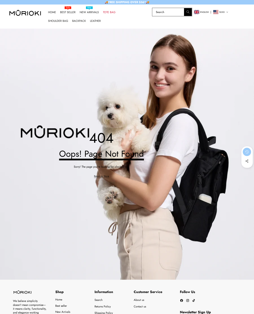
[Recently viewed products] (247, 152)
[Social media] (247, 161)
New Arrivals (62, 312)
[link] (235, 12)
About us (139, 300)
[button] (245, 12)
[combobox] (172, 12)
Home (58, 300)
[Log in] (146, 12)
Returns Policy (103, 306)
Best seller (61, 306)
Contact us (140, 306)
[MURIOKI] (25, 14)
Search (98, 300)
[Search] (188, 12)
